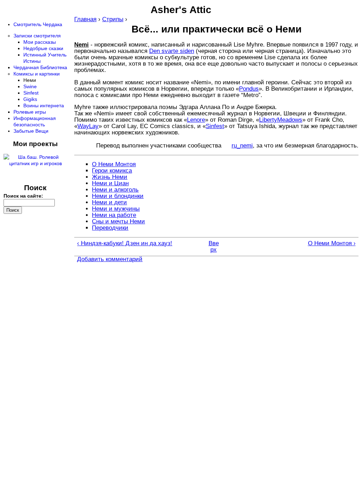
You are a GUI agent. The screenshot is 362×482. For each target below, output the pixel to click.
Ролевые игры (29, 112)
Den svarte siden (171, 51)
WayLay (88, 126)
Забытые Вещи (30, 131)
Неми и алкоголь (115, 189)
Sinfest (215, 126)
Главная (85, 19)
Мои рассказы (39, 42)
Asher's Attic (181, 9)
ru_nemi (242, 145)
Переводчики (110, 227)
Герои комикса (112, 170)
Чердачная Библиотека (40, 67)
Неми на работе (114, 215)
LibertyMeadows (280, 119)
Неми (29, 80)
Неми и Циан (110, 183)
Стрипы (112, 19)
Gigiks (30, 99)
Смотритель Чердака (37, 24)
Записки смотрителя (37, 35)
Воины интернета (43, 105)
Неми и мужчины (116, 208)
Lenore (196, 119)
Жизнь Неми (109, 177)
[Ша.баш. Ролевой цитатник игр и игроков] (35, 163)
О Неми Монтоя (114, 164)
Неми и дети (109, 202)
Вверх (214, 246)
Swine (30, 86)
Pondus (249, 88)
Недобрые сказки (43, 48)
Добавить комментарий (109, 259)
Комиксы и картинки (36, 74)
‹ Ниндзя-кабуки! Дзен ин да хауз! (124, 243)
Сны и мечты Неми (118, 221)
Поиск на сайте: (23, 196)
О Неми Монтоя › (332, 243)
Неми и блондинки (118, 196)
